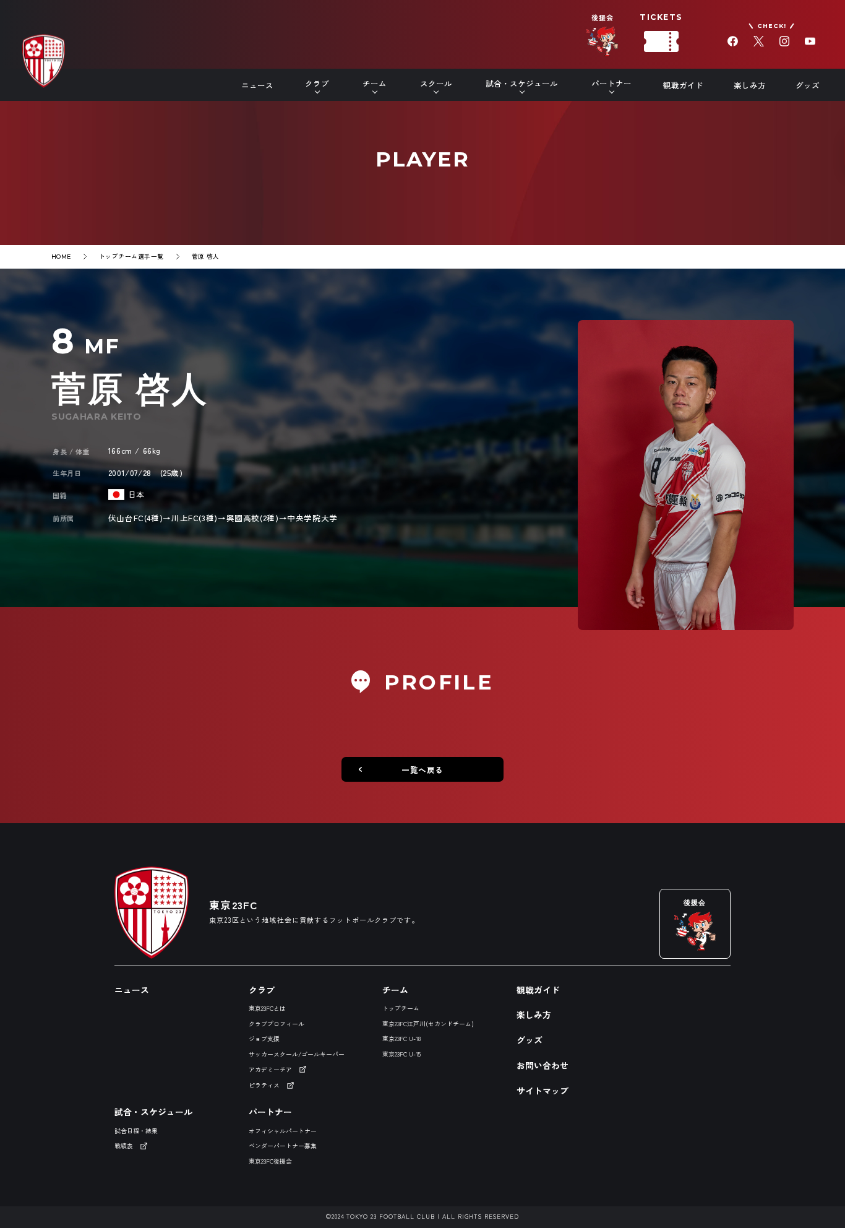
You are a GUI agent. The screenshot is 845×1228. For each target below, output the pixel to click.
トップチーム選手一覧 (131, 256)
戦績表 (123, 1145)
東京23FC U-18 (401, 1038)
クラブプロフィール (276, 1023)
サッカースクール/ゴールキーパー (297, 1054)
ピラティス (264, 1085)
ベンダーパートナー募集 (283, 1145)
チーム (395, 990)
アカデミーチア (270, 1069)
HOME (61, 256)
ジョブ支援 (264, 1038)
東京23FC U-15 (401, 1054)
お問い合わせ (542, 1065)
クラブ (262, 990)
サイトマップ (542, 1090)
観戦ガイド (683, 85)
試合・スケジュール (153, 1111)
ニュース (257, 85)
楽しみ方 (750, 85)
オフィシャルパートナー (283, 1130)
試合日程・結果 (136, 1130)
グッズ (808, 85)
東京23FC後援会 (270, 1161)
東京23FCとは (267, 1008)
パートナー (270, 1111)
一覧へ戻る (422, 770)
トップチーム (400, 1008)
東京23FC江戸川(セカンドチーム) (428, 1023)
